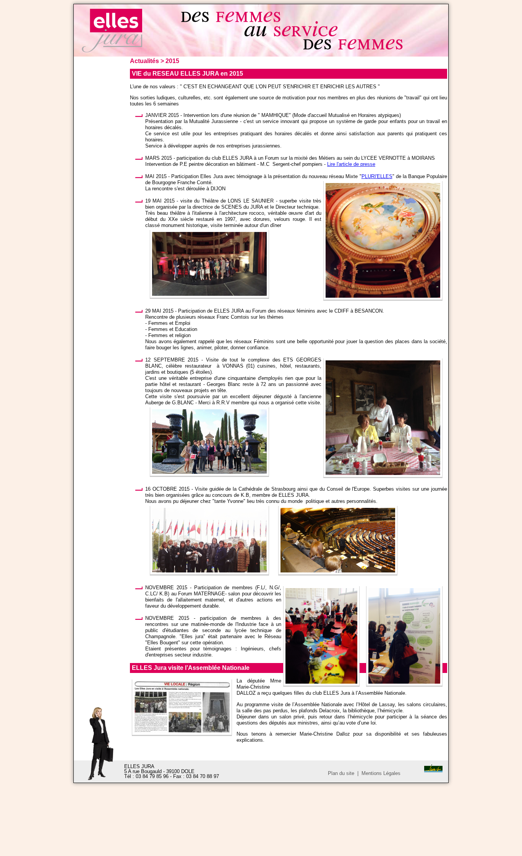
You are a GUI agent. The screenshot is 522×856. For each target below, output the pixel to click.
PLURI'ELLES (377, 176)
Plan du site (341, 773)
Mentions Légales (381, 773)
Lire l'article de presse (351, 164)
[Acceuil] (112, 51)
